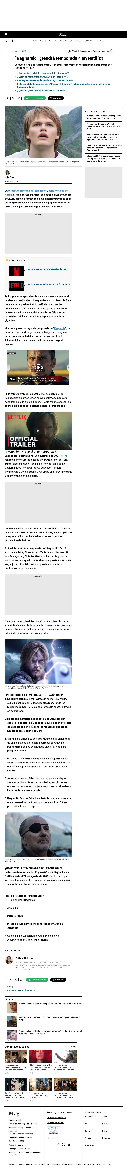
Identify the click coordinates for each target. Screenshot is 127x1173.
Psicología (68, 41)
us (86, 1124)
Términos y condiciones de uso (59, 1113)
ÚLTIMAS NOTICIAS (96, 112)
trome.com (69, 1164)
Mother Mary (79, 41)
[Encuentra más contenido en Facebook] (7, 98)
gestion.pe (45, 1164)
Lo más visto (13, 1000)
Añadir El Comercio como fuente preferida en (90, 51)
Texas (51, 41)
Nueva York (59, 41)
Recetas (106, 1138)
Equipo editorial (15, 1120)
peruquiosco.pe (98, 1164)
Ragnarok (11, 990)
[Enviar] (6, 41)
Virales (88, 1138)
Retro (104, 1131)
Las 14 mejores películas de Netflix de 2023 (48, 284)
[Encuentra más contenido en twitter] (13, 98)
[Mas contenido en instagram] (69, 1144)
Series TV (31, 990)
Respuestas (90, 1116)
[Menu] (7, 34)
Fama (87, 1131)
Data (104, 1124)
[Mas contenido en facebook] (58, 1144)
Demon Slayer (99, 41)
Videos (105, 1116)
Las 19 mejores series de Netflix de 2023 (46, 269)
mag (109, 1164)
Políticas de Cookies (55, 1123)
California (43, 41)
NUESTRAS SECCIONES (93, 1113)
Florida (35, 41)
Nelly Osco (10, 177)
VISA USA (89, 41)
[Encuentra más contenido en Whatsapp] (19, 98)
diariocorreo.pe (82, 1164)
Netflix (21, 990)
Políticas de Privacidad (56, 1118)
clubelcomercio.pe (30, 1164)
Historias (89, 1145)
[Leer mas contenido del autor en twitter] (32, 958)
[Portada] (15, 1118)
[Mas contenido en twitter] (63, 1144)
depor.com (56, 1164)
